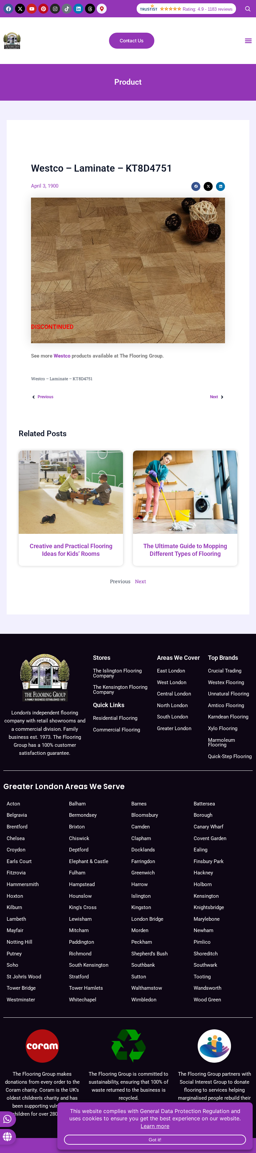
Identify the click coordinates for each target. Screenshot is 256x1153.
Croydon (16, 850)
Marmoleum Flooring (221, 742)
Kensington (206, 896)
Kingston (141, 907)
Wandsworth (207, 988)
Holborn (203, 884)
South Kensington (88, 965)
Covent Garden (210, 838)
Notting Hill (19, 942)
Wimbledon (143, 1000)
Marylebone (207, 919)
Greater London (174, 728)
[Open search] (248, 9)
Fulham (77, 873)
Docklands (143, 850)
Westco (62, 356)
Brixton (77, 827)
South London (172, 717)
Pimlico (202, 942)
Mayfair (15, 930)
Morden (139, 930)
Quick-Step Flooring (230, 756)
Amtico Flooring (226, 705)
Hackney (203, 873)
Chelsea (16, 838)
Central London (174, 694)
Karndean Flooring (228, 717)
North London (172, 705)
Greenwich (143, 873)
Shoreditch (206, 954)
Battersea (204, 804)
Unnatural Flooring (228, 694)
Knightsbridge (209, 907)
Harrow (139, 884)
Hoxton (15, 896)
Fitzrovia (16, 873)
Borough (203, 815)
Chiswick (79, 838)
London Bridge (147, 919)
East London (171, 671)
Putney (14, 954)
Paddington (81, 942)
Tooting (202, 977)
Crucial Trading (224, 671)
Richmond (80, 954)
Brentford (17, 827)
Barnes (139, 804)
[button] (248, 40)
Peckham (141, 942)
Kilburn (14, 907)
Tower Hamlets (86, 988)
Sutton (138, 977)
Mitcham (79, 930)
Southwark (205, 965)
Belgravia (17, 815)
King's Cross (83, 907)
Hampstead (82, 884)
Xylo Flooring (222, 728)
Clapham (141, 838)
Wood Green (207, 1000)
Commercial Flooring (116, 730)
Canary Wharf (208, 827)
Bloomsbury (144, 815)
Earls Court (19, 861)
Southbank (143, 965)
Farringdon (143, 861)
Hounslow (80, 896)
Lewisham (80, 919)
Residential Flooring (115, 718)
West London (171, 682)
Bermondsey (83, 815)
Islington (141, 896)
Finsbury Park (209, 861)
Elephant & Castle (88, 861)
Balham (77, 804)
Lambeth (16, 919)
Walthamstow (146, 988)
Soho (12, 965)
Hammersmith (23, 884)
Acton (13, 804)
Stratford (79, 977)
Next (140, 581)
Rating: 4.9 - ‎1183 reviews (208, 9)
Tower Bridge (21, 988)
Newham (203, 930)
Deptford (78, 850)
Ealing (200, 850)
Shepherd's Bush (149, 954)
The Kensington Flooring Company (120, 689)
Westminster (21, 1000)
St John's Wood (24, 977)
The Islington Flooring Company (117, 673)
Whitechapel (82, 1000)
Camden (140, 827)
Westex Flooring (226, 682)
